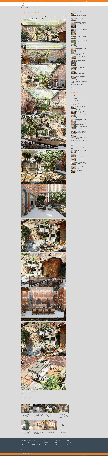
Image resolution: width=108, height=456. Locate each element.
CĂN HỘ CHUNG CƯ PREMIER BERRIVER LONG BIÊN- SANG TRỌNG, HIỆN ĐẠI (81, 15)
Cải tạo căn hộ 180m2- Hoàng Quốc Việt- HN (81, 30)
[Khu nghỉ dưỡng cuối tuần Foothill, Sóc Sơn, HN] (51, 408)
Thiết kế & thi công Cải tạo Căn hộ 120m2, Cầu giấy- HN (81, 27)
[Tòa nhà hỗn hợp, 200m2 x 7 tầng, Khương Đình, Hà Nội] (27, 425)
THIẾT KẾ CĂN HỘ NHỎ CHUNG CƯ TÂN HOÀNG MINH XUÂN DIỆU (81, 69)
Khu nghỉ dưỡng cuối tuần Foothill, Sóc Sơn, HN (51, 415)
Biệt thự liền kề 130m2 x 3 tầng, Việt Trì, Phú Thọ (81, 61)
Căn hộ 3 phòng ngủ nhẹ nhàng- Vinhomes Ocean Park (38, 432)
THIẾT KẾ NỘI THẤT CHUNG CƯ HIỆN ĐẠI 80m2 (81, 168)
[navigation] (50, 4)
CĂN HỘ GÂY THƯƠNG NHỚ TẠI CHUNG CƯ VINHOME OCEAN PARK (81, 73)
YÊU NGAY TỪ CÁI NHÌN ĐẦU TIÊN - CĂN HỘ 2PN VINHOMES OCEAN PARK (81, 152)
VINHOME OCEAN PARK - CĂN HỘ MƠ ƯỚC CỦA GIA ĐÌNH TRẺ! (81, 45)
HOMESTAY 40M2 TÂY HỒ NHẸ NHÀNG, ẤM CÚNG (51, 431)
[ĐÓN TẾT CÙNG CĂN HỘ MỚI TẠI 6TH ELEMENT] (63, 425)
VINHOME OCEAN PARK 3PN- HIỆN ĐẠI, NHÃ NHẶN (81, 156)
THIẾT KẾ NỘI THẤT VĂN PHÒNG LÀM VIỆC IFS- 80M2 (38, 415)
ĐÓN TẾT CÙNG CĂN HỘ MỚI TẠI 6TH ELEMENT (63, 431)
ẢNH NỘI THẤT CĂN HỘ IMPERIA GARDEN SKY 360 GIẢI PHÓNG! (79, 82)
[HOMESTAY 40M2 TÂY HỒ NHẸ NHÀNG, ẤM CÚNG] (51, 425)
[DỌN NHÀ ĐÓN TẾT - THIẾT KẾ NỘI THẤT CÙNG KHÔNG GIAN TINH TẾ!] (27, 408)
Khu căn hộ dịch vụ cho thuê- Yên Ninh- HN (81, 57)
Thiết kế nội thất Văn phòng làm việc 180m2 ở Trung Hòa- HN (81, 64)
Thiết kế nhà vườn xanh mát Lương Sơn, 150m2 (81, 41)
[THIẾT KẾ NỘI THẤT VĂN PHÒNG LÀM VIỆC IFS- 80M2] (39, 408)
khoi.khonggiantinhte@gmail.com (27, 449)
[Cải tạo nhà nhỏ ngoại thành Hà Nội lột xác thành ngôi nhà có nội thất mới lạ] (63, 408)
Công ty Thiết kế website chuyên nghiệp (85, 455)
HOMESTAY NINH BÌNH (80, 170)
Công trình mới (76, 11)
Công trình (74, 93)
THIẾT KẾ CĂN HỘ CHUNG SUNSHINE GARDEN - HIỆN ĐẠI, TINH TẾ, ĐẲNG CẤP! (81, 163)
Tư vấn (67, 440)
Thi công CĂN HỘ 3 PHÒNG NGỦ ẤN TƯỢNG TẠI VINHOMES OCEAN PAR (81, 53)
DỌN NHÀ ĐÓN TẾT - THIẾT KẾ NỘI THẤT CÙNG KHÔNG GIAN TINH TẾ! (27, 415)
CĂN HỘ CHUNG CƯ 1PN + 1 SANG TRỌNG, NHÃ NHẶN (79, 89)
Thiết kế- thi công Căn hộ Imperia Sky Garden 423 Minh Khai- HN (81, 23)
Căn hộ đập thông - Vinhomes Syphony (80, 19)
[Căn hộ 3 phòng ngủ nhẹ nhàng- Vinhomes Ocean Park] (39, 425)
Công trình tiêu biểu (27, 7)
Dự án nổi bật (75, 104)
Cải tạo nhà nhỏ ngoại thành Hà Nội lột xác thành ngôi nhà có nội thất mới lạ (63, 416)
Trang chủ (22, 7)
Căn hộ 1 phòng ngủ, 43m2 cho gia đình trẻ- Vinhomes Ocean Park (81, 124)
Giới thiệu (46, 440)
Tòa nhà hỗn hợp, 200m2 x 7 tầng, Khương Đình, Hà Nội (26, 432)
